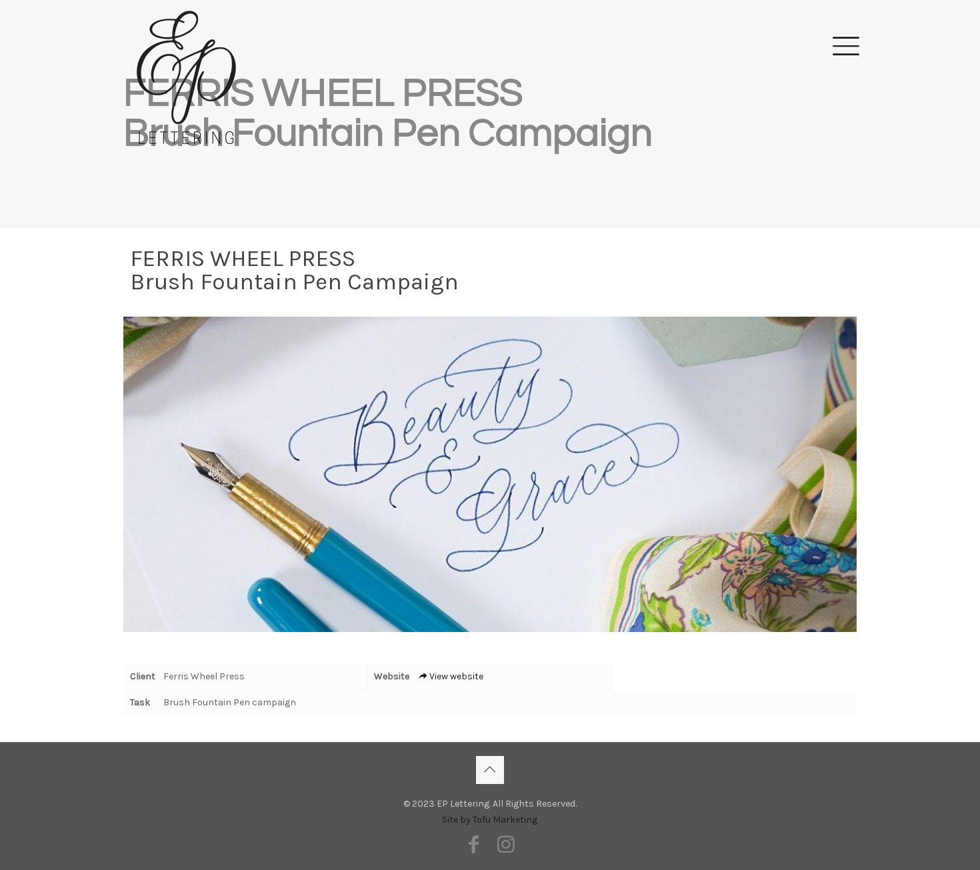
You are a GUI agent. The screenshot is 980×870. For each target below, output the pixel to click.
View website (456, 676)
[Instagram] (506, 845)
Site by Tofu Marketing (489, 819)
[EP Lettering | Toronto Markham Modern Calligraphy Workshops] (186, 44)
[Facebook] (474, 845)
